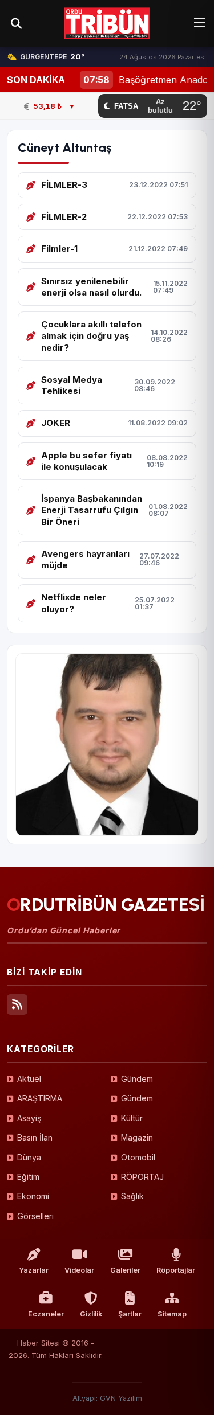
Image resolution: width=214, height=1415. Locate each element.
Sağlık (132, 1196)
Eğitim (28, 1177)
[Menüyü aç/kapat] (199, 23)
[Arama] (16, 23)
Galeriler (125, 1270)
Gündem (137, 1079)
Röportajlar (175, 1270)
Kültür (132, 1118)
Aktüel (29, 1079)
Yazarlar (34, 1270)
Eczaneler (46, 1314)
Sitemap (172, 1314)
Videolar (79, 1270)
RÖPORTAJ (142, 1177)
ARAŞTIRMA (39, 1098)
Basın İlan (35, 1137)
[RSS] (17, 1004)
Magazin (137, 1137)
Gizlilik (91, 1314)
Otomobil (138, 1157)
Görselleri (35, 1216)
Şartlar (130, 1314)
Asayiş (29, 1118)
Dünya (29, 1157)
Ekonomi (33, 1196)
